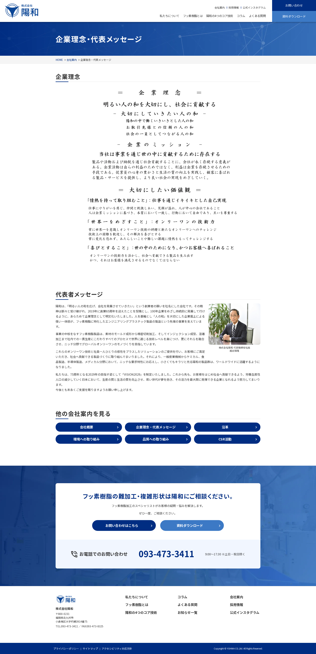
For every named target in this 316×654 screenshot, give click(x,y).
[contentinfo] (158, 620)
